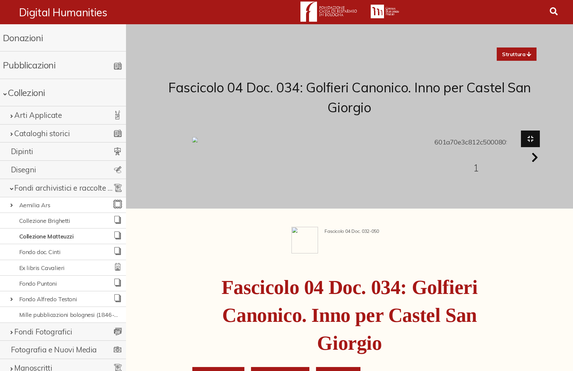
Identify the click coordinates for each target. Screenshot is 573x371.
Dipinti (22, 151)
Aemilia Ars (34, 205)
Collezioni (26, 92)
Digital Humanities (63, 12)
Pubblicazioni (29, 65)
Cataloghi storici (42, 133)
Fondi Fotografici (43, 331)
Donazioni (23, 38)
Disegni (23, 169)
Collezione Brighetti (44, 220)
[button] (517, 54)
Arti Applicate (38, 115)
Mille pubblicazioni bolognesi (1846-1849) (68, 314)
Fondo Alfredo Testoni (48, 299)
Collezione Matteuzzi (46, 236)
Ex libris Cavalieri (42, 267)
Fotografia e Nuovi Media (54, 349)
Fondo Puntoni (38, 283)
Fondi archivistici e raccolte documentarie (63, 188)
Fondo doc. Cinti (40, 251)
